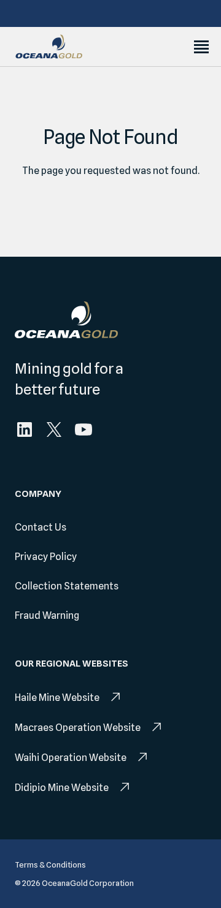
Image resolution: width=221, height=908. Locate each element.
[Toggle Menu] (201, 46)
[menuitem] (24, 429)
